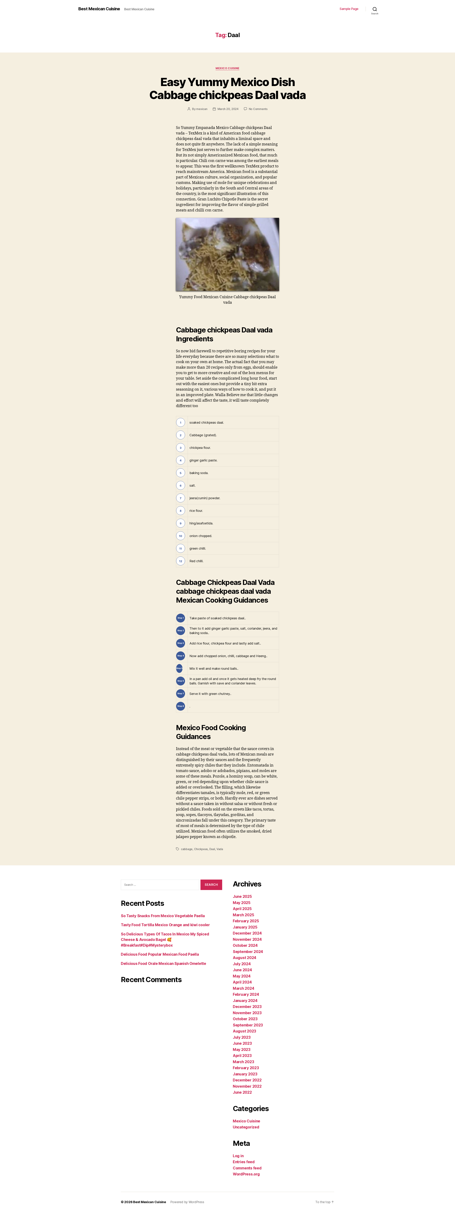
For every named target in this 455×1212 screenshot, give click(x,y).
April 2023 (242, 1055)
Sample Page (349, 9)
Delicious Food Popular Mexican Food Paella (160, 954)
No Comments (258, 109)
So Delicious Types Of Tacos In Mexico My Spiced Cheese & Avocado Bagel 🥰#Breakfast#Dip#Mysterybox (165, 939)
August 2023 (244, 1031)
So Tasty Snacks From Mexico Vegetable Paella (163, 916)
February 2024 (246, 994)
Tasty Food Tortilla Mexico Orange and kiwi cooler (165, 925)
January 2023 (245, 1074)
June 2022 (242, 1092)
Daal (212, 849)
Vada (219, 849)
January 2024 (245, 1000)
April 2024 (242, 982)
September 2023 (248, 1025)
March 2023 (243, 1062)
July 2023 (242, 1037)
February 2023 (246, 1068)
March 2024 (243, 988)
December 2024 (247, 933)
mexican (201, 109)
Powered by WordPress (187, 1202)
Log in (238, 1156)
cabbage (186, 849)
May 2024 (242, 976)
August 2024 (244, 957)
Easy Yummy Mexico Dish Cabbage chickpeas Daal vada (227, 88)
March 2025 (243, 915)
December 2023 (247, 1006)
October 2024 (245, 945)
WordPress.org (246, 1174)
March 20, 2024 (228, 109)
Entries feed (244, 1162)
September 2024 (248, 951)
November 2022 (247, 1086)
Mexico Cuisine (227, 68)
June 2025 (242, 896)
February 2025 (246, 921)
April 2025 (242, 909)
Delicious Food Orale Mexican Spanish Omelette (163, 963)
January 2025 (245, 927)
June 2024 (242, 970)
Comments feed (247, 1168)
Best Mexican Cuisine (99, 9)
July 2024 (242, 964)
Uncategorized (246, 1127)
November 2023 (247, 1013)
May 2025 (241, 902)
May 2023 (241, 1049)
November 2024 (247, 939)
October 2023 (245, 1019)
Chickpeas (201, 849)
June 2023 (242, 1043)
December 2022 (247, 1080)
